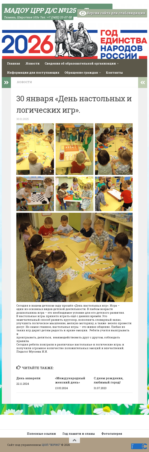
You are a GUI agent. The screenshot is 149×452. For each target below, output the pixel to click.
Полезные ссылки (41, 433)
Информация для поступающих (33, 72)
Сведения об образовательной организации (80, 63)
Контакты (114, 72)
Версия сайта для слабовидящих (115, 13)
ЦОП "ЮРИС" (51, 445)
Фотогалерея (111, 433)
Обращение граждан (81, 72)
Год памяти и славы (79, 433)
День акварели (28, 378)
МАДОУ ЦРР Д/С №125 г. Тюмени (57, 10)
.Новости (32, 63)
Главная (13, 63)
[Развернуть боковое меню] (6, 82)
